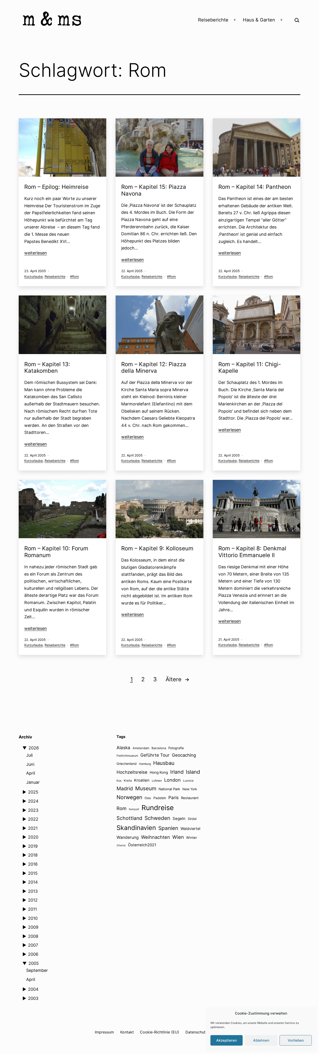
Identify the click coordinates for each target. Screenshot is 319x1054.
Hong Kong (159, 772)
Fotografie (176, 748)
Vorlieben (296, 1040)
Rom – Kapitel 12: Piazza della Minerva (153, 367)
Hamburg (145, 764)
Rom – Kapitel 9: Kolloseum (157, 548)
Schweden (157, 818)
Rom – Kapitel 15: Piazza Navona (153, 190)
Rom (75, 276)
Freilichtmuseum (127, 755)
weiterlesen (35, 252)
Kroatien (141, 780)
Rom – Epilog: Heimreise (56, 186)
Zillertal (121, 845)
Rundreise (158, 808)
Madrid (125, 788)
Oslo (148, 798)
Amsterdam (141, 748)
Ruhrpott (134, 809)
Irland (177, 772)
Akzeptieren (226, 1040)
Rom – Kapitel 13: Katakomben (47, 367)
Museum (145, 788)
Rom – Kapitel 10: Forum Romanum (56, 552)
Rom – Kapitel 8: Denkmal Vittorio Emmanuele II (252, 552)
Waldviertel (190, 828)
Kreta (128, 780)
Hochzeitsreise (132, 772)
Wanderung (128, 837)
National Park (169, 789)
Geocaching (184, 755)
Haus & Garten (259, 20)
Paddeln (159, 798)
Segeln (179, 818)
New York (189, 789)
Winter (191, 838)
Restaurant (189, 798)
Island (193, 772)
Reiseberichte (213, 20)
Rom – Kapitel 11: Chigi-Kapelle (249, 367)
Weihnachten (155, 837)
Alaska (123, 747)
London (172, 780)
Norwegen (129, 797)
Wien (178, 837)
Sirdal (192, 819)
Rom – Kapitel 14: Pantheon (254, 186)
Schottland (129, 818)
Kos (119, 780)
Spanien (168, 828)
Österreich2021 (142, 845)
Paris (173, 797)
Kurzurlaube (33, 276)
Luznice (188, 780)
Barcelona (159, 748)
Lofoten (157, 780)
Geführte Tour (155, 755)
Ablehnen (261, 1040)
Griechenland (127, 764)
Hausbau (163, 763)
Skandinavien (136, 827)
